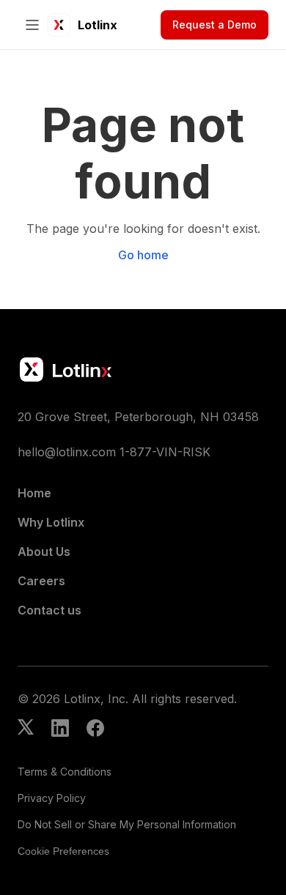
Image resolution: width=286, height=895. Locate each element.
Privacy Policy (52, 798)
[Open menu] (32, 25)
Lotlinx (97, 25)
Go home (143, 255)
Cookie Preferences (63, 851)
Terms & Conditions (64, 771)
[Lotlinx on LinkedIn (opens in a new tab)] (60, 729)
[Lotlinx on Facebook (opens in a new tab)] (95, 729)
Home (34, 493)
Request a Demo (214, 24)
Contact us (49, 610)
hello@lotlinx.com (67, 452)
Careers (41, 580)
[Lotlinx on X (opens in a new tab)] (26, 729)
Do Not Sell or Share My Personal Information (127, 824)
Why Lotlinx (51, 522)
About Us (44, 551)
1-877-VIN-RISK (165, 452)
